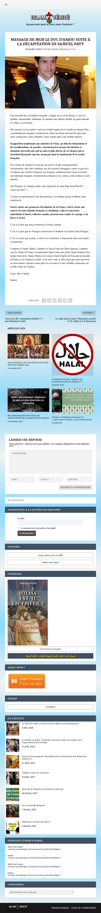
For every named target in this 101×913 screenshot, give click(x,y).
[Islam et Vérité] (50, 25)
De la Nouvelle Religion (33, 805)
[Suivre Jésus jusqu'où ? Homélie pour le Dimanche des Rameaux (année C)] (12, 762)
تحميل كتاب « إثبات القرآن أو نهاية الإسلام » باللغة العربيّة (50, 656)
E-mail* (21, 518)
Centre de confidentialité (83, 908)
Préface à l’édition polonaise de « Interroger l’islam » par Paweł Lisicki (72, 418)
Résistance (64, 49)
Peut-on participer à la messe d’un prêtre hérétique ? (35, 849)
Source (13, 280)
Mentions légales (60, 908)
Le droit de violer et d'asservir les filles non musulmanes (50, 723)
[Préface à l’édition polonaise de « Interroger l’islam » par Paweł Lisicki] (72, 400)
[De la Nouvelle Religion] (12, 811)
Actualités (50, 707)
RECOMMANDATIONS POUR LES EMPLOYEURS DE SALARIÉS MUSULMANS (28, 416)
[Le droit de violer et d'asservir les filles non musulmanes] (12, 729)
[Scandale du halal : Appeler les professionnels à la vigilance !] (72, 354)
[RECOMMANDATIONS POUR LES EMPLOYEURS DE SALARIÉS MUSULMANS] (28, 400)
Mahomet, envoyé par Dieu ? (36, 822)
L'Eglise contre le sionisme (35, 773)
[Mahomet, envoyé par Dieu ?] (12, 827)
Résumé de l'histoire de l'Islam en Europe (43, 789)
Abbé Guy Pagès (15, 847)
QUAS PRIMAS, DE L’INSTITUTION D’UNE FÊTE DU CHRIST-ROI (28, 363)
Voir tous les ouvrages (50, 649)
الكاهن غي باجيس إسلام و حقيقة (50, 555)
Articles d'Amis (50, 49)
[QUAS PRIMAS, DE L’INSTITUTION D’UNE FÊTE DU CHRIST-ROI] (28, 346)
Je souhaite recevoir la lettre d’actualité (38, 528)
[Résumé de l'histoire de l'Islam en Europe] (12, 795)
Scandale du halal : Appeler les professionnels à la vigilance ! (67, 380)
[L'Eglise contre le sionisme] (12, 778)
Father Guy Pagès (50, 562)
